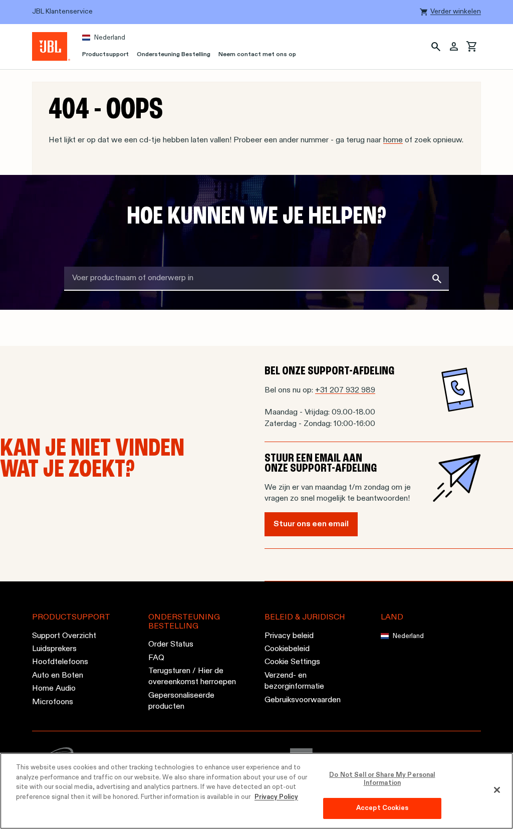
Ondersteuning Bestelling (173, 55)
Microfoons (52, 702)
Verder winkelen (455, 11)
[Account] (454, 47)
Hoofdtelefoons (60, 663)
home (393, 140)
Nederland (109, 38)
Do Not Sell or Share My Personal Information (382, 779)
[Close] (497, 790)
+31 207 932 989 (345, 390)
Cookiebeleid (287, 649)
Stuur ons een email (311, 524)
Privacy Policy (276, 797)
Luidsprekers (54, 649)
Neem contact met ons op (257, 55)
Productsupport (105, 55)
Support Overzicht (64, 636)
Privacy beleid (289, 636)
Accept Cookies (382, 808)
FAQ (156, 658)
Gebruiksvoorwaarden (303, 700)
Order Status (170, 645)
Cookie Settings (292, 663)
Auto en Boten (57, 676)
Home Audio (54, 689)
